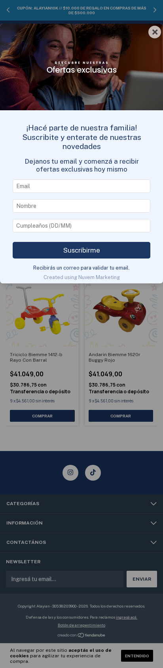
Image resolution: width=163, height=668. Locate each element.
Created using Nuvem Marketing (82, 277)
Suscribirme (81, 250)
